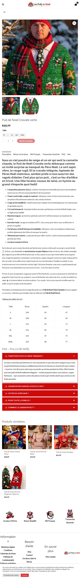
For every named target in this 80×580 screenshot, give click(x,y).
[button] (3, 4)
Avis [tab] (69, 154)
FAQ (29, 552)
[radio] (4, 135)
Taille (4, 130)
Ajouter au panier (26, 141)
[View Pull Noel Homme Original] (30, 106)
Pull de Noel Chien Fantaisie (54, 290)
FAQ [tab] (63, 154)
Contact (29, 555)
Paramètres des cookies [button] (11, 575)
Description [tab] (6, 154)
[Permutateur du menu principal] (4, 12)
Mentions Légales (8, 547)
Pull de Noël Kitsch (52, 293)
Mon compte (51, 557)
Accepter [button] (25, 575)
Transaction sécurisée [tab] (51, 154)
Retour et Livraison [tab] (20, 154)
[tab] (40, 356)
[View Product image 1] (11, 106)
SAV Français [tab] (35, 154)
